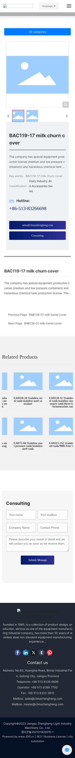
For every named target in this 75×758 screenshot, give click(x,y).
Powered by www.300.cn (18, 736)
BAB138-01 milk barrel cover (43, 323)
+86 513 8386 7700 (44, 687)
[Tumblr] (42, 653)
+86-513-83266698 (27, 208)
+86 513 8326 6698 (45, 681)
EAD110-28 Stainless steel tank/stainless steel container (25, 401)
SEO (39, 736)
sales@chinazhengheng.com (43, 698)
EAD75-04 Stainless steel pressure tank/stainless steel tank (25, 446)
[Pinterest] (50, 653)
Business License (55, 736)
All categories (37, 31)
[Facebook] (18, 653)
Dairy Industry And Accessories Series (41, 186)
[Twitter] (34, 653)
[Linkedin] (26, 653)
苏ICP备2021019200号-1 (37, 732)
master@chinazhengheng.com (43, 704)
